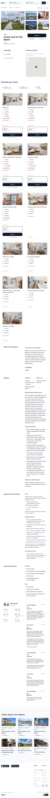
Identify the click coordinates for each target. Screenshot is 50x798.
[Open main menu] (47, 3)
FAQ (34, 775)
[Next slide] (20, 99)
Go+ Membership (44, 770)
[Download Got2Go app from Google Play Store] (15, 766)
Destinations (44, 780)
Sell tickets (44, 775)
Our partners (44, 782)
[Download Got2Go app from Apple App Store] (5, 766)
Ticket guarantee (36, 783)
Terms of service (37, 777)
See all (8, 58)
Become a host (45, 777)
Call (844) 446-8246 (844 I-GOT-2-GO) (37, 770)
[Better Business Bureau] (45, 795)
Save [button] (47, 7)
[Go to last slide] (5, 99)
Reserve (37, 35)
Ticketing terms (37, 780)
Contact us (36, 773)
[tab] (16, 3)
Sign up (43, 2)
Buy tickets (44, 773)
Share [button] (40, 7)
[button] (47, 3)
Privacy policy (36, 786)
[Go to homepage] (3, 3)
